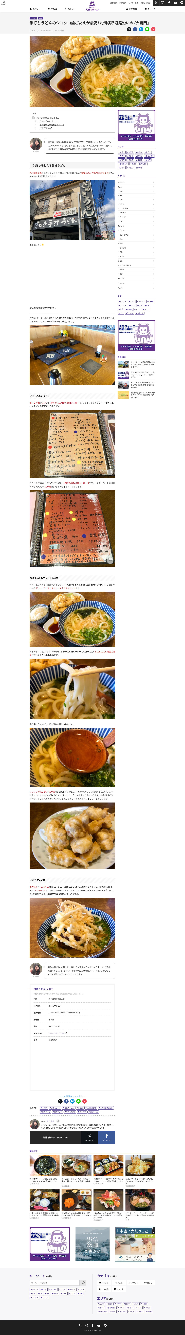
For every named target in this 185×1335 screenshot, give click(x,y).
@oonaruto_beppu (56, 1033)
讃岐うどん (94, 1112)
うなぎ (44, 1108)
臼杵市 (139, 156)
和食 (40, 18)
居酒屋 (129, 309)
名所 (121, 243)
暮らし (120, 261)
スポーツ (140, 313)
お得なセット (55, 1108)
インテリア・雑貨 (125, 265)
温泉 (121, 252)
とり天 (80, 1108)
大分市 (122, 152)
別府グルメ (46, 1112)
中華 (121, 200)
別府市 (131, 152)
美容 (121, 274)
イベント (36, 8)
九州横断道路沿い (107, 1108)
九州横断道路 (91, 1108)
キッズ (132, 305)
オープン (123, 301)
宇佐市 (131, 156)
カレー (122, 221)
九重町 (131, 168)
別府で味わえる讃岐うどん (47, 117)
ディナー (142, 301)
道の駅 (122, 256)
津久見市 (143, 164)
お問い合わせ (146, 3)
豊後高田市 (123, 164)
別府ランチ (58, 1112)
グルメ (54, 8)
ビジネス (133, 8)
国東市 (148, 160)
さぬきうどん (69, 1108)
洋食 (121, 195)
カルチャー (122, 226)
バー (121, 313)
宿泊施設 (123, 248)
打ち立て (83, 1112)
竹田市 (134, 164)
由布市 (122, 160)
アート (138, 309)
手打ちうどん (70, 1112)
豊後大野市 (150, 156)
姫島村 (139, 168)
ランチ (132, 301)
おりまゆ (50, 1121)
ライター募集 (133, 3)
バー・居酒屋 (124, 208)
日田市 (122, 156)
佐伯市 (148, 152)
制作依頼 (122, 3)
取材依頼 (113, 3)
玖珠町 (122, 168)
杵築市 (131, 160)
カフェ (122, 204)
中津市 (139, 152)
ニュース (151, 8)
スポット (71, 8)
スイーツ (123, 217)
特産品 (122, 270)
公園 (121, 239)
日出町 (139, 160)
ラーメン (123, 212)
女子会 (151, 301)
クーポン (123, 305)
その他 (120, 288)
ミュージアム (124, 235)
